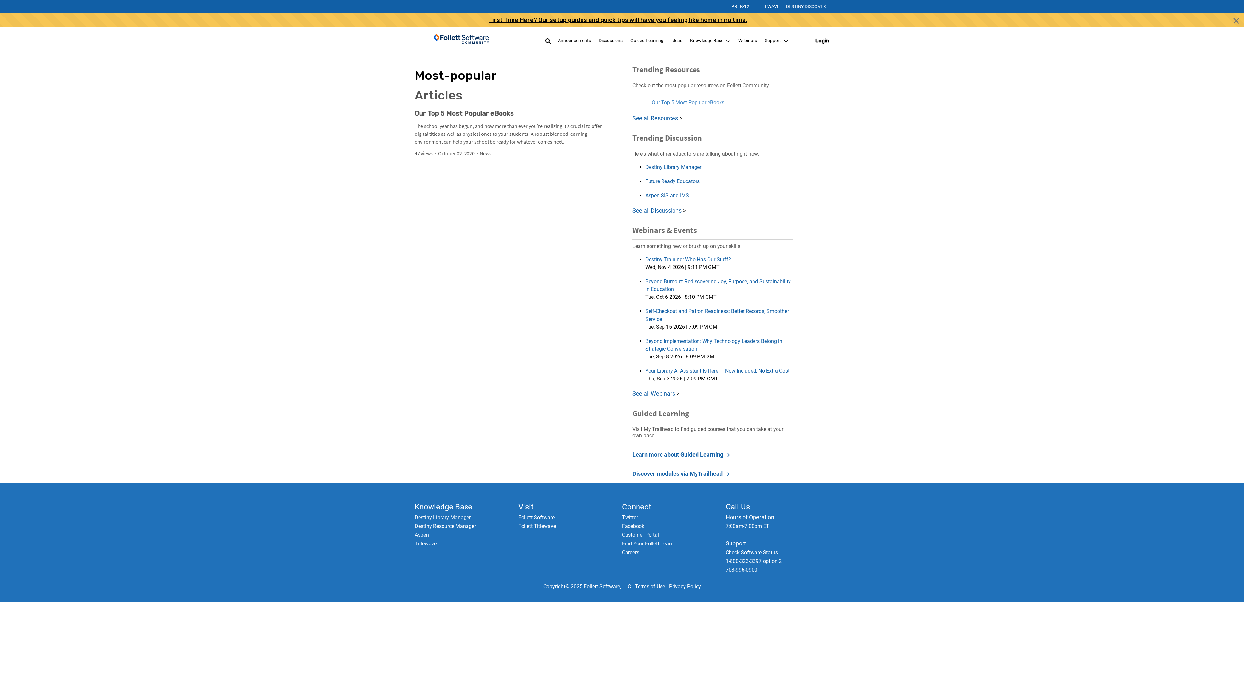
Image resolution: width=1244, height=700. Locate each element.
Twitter (630, 517)
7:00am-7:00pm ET (747, 526)
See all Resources (655, 118)
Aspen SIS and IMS (667, 195)
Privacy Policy (685, 586)
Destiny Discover (806, 6)
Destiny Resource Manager (445, 526)
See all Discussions (657, 210)
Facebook (633, 526)
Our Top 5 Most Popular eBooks (464, 113)
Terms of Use (650, 586)
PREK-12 (740, 6)
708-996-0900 (741, 570)
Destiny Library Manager (673, 167)
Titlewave (767, 6)
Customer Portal (640, 535)
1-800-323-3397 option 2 (754, 561)
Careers (630, 552)
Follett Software (536, 517)
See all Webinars (653, 393)
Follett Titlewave (537, 526)
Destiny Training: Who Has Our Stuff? (688, 259)
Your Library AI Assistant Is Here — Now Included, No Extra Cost (717, 371)
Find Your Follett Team (648, 544)
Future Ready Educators (672, 181)
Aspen (422, 535)
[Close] (1236, 21)
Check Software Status (752, 552)
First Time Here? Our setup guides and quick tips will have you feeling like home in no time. (618, 20)
